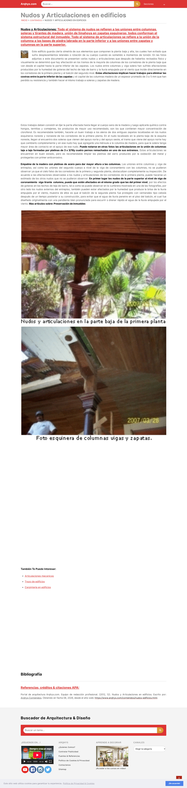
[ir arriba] (179, 779)
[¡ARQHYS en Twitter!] (48, 770)
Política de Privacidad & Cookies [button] (78, 783)
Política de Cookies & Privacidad (74, 760)
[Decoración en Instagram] (40, 770)
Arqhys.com (29, 4)
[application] (37, 755)
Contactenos (65, 765)
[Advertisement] (93, 103)
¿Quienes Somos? (67, 747)
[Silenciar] (46, 761)
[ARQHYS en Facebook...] (33, 770)
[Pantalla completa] (50, 761)
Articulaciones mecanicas (39, 576)
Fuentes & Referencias (69, 756)
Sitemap (62, 769)
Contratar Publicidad (68, 751)
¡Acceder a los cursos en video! (111, 768)
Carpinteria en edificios (38, 587)
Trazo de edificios (35, 581)
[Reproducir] (24, 761)
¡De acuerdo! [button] (174, 783)
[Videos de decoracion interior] (25, 770)
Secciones (149, 4)
